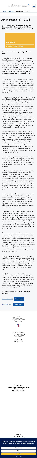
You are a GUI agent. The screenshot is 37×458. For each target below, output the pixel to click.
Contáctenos (18, 385)
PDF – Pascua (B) (7, 304)
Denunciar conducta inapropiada (18, 387)
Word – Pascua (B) (7, 299)
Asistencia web (18, 389)
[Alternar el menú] (34, 5)
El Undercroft (18, 436)
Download (19, 299)
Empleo (18, 434)
